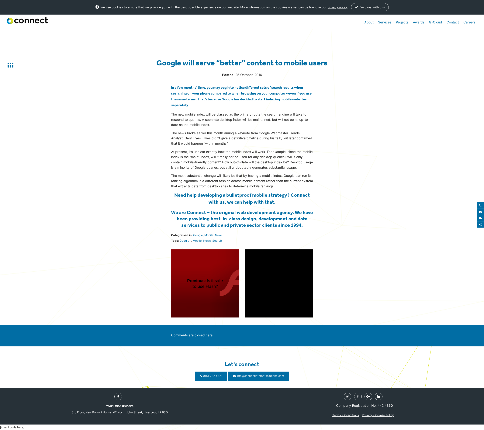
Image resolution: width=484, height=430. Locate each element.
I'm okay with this (372, 7)
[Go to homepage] (27, 20)
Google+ (185, 240)
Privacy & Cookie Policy (378, 415)
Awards (418, 22)
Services (384, 22)
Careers (469, 22)
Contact (453, 22)
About (369, 22)
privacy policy (337, 7)
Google (198, 235)
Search (217, 240)
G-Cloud (435, 22)
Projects (402, 22)
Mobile (208, 235)
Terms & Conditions (345, 415)
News (219, 235)
